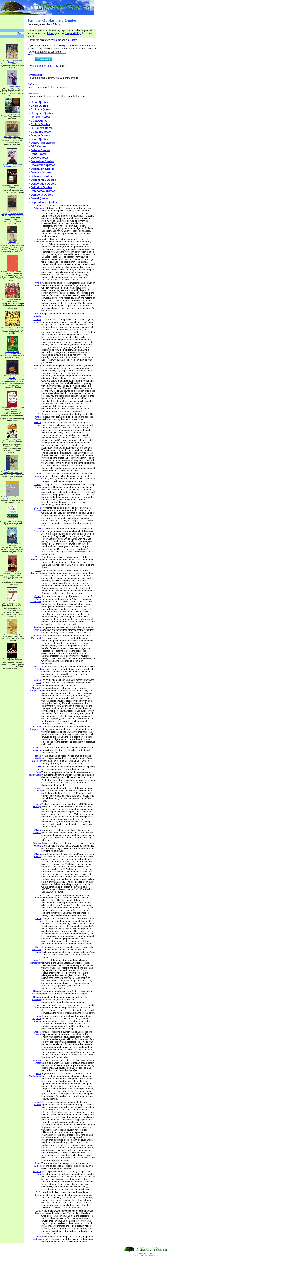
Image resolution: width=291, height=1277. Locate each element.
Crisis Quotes (39, 105)
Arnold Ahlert (38, 284)
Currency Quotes (42, 128)
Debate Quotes (40, 150)
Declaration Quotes (43, 165)
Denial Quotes (40, 198)
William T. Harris (37, 831)
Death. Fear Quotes (43, 142)
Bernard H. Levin (37, 1172)
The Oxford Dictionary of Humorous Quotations (12, 165)
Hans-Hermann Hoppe (36, 949)
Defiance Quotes (41, 176)
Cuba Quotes (39, 120)
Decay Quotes (40, 157)
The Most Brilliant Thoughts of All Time (12, 377)
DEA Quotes (38, 146)
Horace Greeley (37, 805)
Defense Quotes (41, 172)
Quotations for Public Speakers (12, 521)
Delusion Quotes (41, 187)
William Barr (37, 423)
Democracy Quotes (43, 191)
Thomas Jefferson (36, 992)
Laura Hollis (38, 919)
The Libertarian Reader (12, 635)
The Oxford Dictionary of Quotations (12, 61)
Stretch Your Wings (12, 114)
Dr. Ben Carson (37, 509)
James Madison (37, 1237)
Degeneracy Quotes (43, 179)
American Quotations (12, 137)
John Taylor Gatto (35, 773)
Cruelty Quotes (40, 116)
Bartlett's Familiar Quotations (12, 271)
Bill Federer (37, 767)
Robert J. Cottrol (36, 667)
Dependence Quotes (44, 202)
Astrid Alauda (37, 315)
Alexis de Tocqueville (35, 689)
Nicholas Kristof (36, 1061)
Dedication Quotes (42, 168)
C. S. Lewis (38, 1193)
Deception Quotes (42, 161)
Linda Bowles (37, 474)
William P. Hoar (37, 855)
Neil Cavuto (37, 530)
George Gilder (37, 789)
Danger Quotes (40, 135)
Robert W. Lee (37, 1103)
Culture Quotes (40, 124)
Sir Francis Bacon (37, 417)
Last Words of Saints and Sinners (12, 186)
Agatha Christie (37, 628)
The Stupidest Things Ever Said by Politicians (12, 300)
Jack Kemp (38, 1006)
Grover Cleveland (36, 636)
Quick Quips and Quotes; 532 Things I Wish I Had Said (12, 472)
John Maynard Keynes (36, 1018)
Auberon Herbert (37, 844)
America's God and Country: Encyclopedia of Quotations (12, 213)
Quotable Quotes (12, 352)
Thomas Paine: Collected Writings (12, 660)
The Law (12, 242)
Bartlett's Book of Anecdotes (12, 497)
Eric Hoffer (38, 896)
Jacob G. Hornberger (35, 961)
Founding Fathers (12, 571)
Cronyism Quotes (42, 113)
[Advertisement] (145, 1266)
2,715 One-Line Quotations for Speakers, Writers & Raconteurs (12, 409)
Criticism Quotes (41, 109)
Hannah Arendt (37, 320)
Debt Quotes (39, 154)
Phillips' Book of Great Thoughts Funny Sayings (12, 440)
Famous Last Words (12, 86)
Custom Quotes (41, 131)
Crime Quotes (39, 102)
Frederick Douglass (36, 748)
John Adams (37, 206)
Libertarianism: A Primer (12, 603)
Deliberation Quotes (43, 183)
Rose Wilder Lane (35, 1074)
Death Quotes (39, 139)
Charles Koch (37, 1033)
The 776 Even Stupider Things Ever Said (12, 328)
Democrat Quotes (42, 194)
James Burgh (37, 485)
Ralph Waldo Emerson (36, 758)
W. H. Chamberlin (35, 558)
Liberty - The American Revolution (12, 544)
